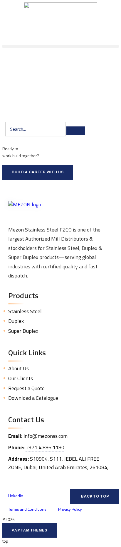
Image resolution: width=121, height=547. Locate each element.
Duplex (16, 321)
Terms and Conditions (27, 509)
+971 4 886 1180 (45, 447)
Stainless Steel (25, 311)
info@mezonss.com (45, 436)
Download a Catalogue (33, 398)
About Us (18, 368)
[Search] (75, 130)
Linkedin (15, 496)
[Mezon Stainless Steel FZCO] (60, 211)
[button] (60, 46)
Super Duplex (23, 331)
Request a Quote (26, 388)
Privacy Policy (70, 509)
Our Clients (20, 378)
